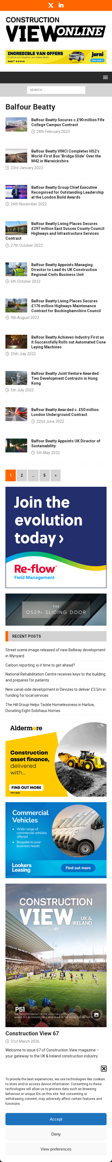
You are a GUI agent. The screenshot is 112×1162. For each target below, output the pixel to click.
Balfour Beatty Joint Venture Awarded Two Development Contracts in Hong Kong (65, 378)
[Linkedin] (61, 5)
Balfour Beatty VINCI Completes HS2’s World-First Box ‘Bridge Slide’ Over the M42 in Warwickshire (66, 156)
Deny (56, 1134)
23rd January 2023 (27, 168)
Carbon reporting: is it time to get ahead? (40, 665)
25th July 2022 (23, 354)
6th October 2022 (26, 281)
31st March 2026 (25, 1041)
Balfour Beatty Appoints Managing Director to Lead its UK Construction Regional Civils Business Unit (64, 270)
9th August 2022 (25, 317)
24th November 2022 (29, 204)
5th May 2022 (48, 453)
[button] (104, 1068)
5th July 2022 (22, 390)
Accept (56, 1119)
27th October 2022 (27, 245)
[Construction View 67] (56, 955)
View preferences (56, 1149)
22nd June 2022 (50, 421)
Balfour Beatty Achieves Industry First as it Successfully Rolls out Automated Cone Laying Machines (68, 342)
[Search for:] (56, 89)
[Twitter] (51, 5)
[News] (16, 124)
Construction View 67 (32, 1033)
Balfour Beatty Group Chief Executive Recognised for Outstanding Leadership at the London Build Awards (67, 192)
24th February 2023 (53, 131)
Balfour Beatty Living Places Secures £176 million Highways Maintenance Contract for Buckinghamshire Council (66, 306)
